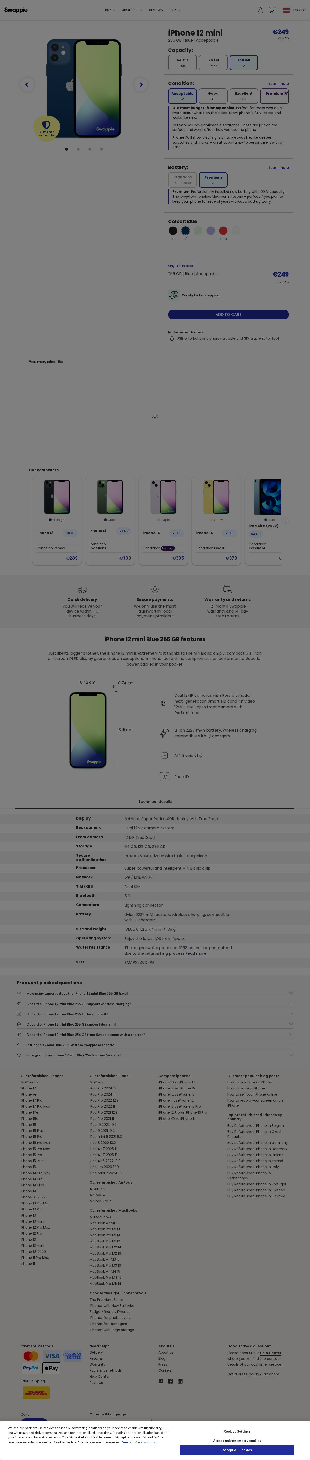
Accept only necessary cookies (237, 1441)
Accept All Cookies (237, 1450)
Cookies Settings (237, 1431)
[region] (155, 1440)
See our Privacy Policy (139, 1442)
